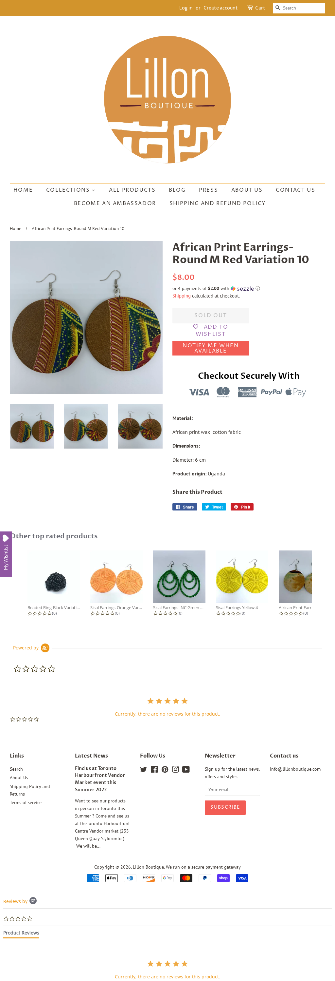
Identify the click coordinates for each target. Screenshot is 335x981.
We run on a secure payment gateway (203, 867)
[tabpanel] (167, 969)
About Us (247, 190)
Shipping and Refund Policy (217, 203)
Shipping (181, 296)
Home (23, 190)
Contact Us (295, 190)
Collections (69, 190)
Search (16, 769)
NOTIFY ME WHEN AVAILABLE (210, 348)
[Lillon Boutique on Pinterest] (164, 771)
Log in (186, 8)
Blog (177, 190)
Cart (260, 8)
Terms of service (26, 802)
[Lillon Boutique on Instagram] (175, 771)
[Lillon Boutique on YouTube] (186, 771)
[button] (248, 288)
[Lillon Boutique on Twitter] (143, 771)
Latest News (91, 756)
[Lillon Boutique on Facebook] (154, 771)
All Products (132, 190)
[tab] (21, 934)
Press (208, 190)
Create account (220, 8)
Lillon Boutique (148, 867)
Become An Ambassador (115, 203)
